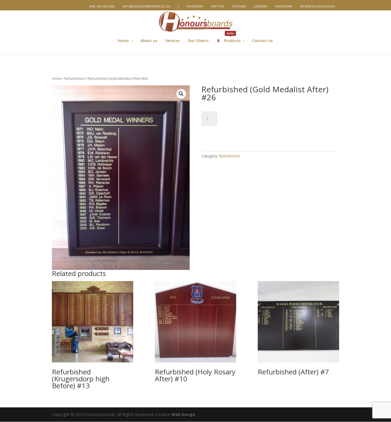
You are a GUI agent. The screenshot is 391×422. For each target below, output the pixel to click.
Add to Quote (224, 133)
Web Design (183, 414)
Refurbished (74, 78)
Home (56, 78)
